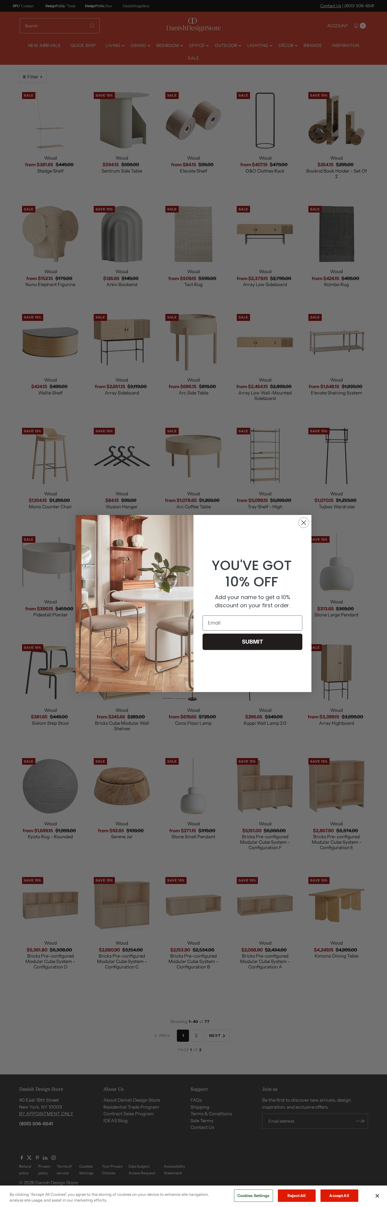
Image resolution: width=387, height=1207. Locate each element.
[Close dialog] (303, 522)
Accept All (339, 1195)
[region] (193, 1196)
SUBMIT (252, 641)
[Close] (377, 1195)
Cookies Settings (253, 1195)
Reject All (297, 1195)
